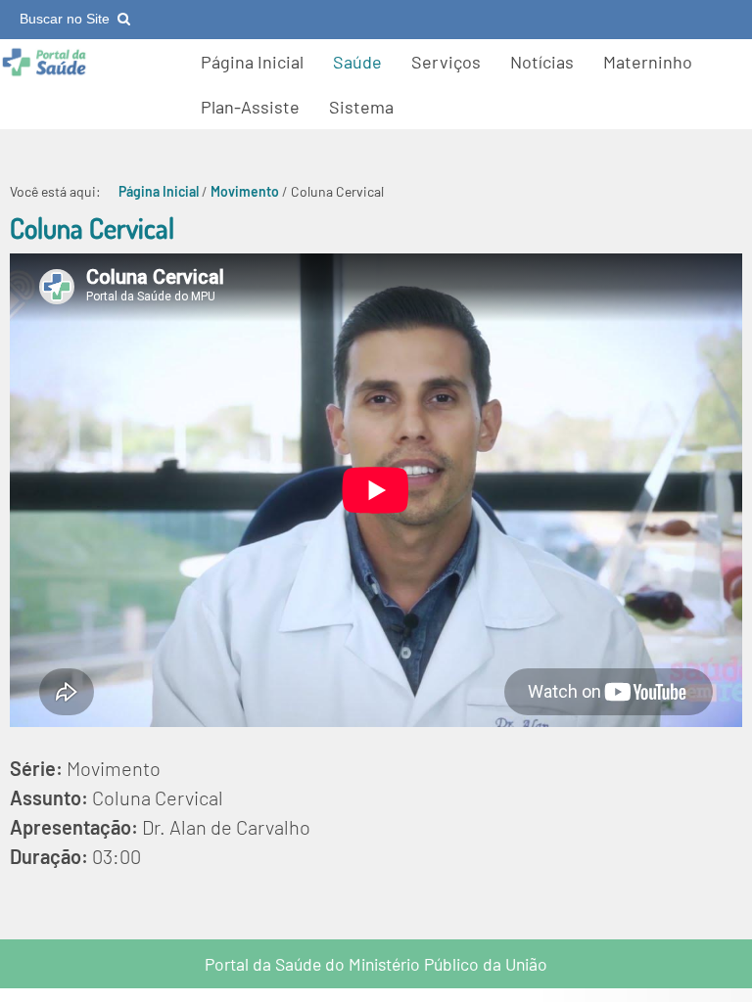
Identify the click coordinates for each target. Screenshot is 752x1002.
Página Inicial (252, 61)
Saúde (357, 61)
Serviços (446, 61)
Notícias (542, 61)
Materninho (647, 61)
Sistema (361, 106)
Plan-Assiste (250, 106)
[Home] (44, 71)
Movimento (245, 191)
